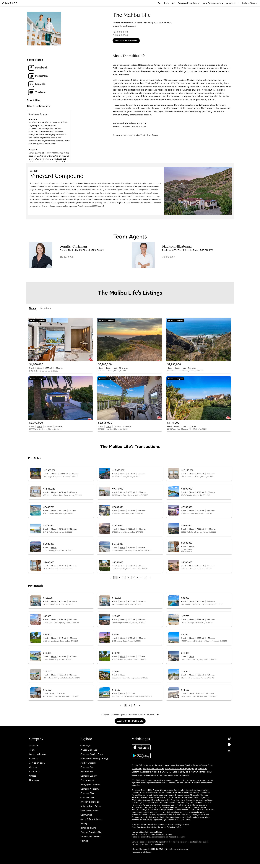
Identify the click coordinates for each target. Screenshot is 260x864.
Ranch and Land (88, 828)
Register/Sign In (249, 3)
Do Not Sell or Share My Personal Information (153, 765)
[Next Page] (150, 577)
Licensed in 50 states (142, 852)
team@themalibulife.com (124, 26)
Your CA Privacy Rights (201, 771)
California (132, 715)
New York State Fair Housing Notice (147, 832)
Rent (166, 3)
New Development (89, 810)
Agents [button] (229, 3)
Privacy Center (200, 765)
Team (32, 750)
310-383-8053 (66, 257)
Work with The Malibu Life (126, 40)
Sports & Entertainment (91, 819)
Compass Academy (89, 789)
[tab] (32, 308)
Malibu (141, 715)
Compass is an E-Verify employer (181, 768)
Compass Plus (87, 793)
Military (83, 823)
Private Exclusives (88, 750)
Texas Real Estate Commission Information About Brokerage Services (160, 824)
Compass (105, 715)
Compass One (87, 767)
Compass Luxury (88, 776)
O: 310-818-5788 (120, 35)
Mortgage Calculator (90, 784)
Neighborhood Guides (90, 806)
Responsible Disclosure (153, 768)
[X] (229, 750)
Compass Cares (87, 797)
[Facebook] (229, 744)
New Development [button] (212, 3)
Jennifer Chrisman (73, 246)
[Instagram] (229, 737)
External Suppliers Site (91, 832)
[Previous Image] (31, 340)
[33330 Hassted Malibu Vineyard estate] (198, 214)
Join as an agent (37, 763)
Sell (173, 3)
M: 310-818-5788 (120, 32)
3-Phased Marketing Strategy (94, 758)
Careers (33, 767)
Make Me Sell (86, 771)
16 (145, 578)
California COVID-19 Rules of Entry (168, 771)
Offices (32, 776)
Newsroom (34, 780)
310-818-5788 (168, 257)
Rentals (45, 308)
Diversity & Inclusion (89, 802)
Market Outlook (87, 763)
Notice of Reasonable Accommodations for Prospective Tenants (158, 837)
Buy (160, 3)
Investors (33, 758)
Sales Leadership (37, 754)
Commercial (86, 815)
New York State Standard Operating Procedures (152, 834)
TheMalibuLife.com (149, 135)
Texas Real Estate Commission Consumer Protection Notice (156, 827)
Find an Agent (87, 780)
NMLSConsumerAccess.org (176, 849)
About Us (33, 745)
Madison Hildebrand (177, 246)
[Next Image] (90, 340)
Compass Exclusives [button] (187, 3)
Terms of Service (184, 765)
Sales (32, 308)
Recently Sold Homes (90, 836)
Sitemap (84, 841)
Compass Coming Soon (91, 754)
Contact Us (34, 771)
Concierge (85, 745)
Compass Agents (118, 715)
